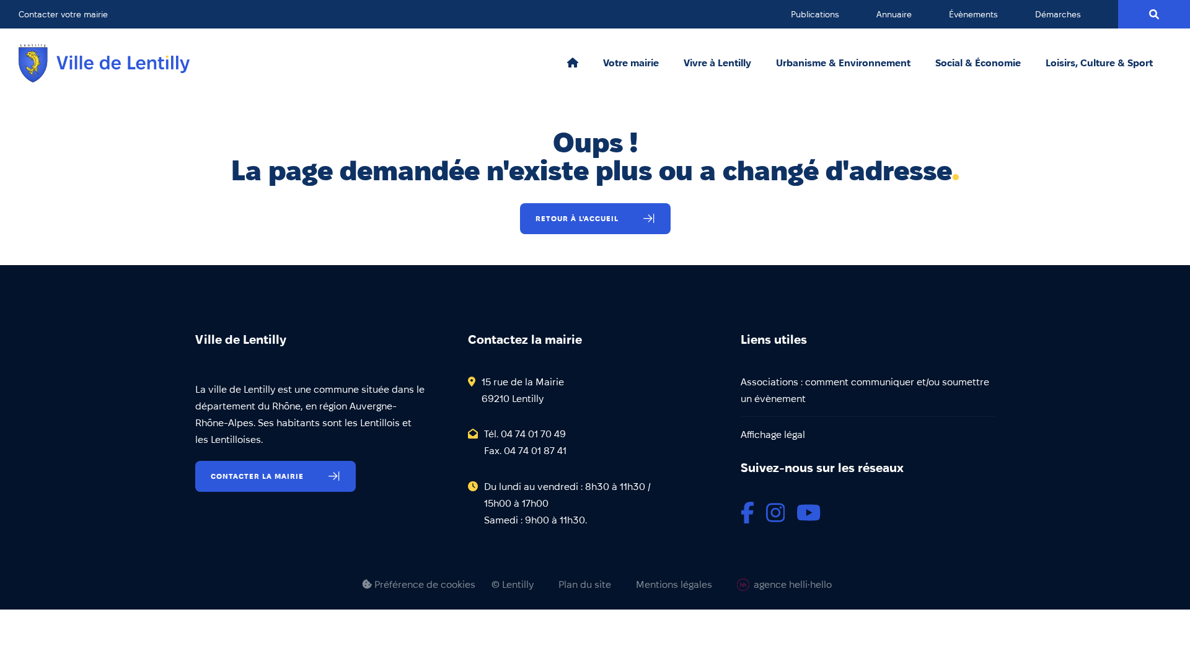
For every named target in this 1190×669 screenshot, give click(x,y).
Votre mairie (631, 63)
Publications (815, 14)
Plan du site (584, 585)
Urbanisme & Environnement (843, 63)
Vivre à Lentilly (717, 63)
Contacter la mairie (257, 476)
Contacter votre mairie (63, 14)
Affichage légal (773, 434)
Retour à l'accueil (577, 218)
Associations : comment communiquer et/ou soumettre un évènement (865, 390)
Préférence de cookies (423, 584)
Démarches (1058, 14)
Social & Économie (978, 63)
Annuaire (894, 14)
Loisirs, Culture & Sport (1099, 63)
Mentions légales (674, 585)
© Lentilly (512, 585)
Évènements (973, 14)
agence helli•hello (793, 584)
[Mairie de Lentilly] (104, 63)
